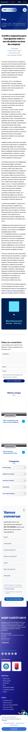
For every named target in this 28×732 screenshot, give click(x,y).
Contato (5, 691)
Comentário (6, 354)
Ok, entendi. (14, 729)
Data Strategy (15, 48)
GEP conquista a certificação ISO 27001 (10, 452)
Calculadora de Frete (8, 689)
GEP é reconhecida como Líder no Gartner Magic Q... (11, 421)
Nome (4, 366)
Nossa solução (6, 680)
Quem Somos (6, 678)
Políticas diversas (7, 702)
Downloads (6, 683)
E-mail (4, 371)
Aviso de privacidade (8, 709)
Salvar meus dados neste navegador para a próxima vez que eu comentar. (13, 376)
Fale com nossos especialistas (15, 290)
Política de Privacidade (9, 723)
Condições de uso (7, 700)
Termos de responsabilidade (10, 705)
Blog (4, 685)
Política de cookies (8, 707)
